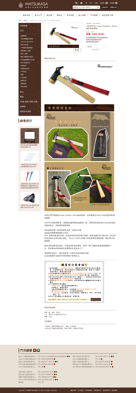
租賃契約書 (106, 390)
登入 (91, 3)
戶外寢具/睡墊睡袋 (27, 48)
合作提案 (80, 390)
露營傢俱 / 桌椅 (26, 51)
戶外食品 (23, 71)
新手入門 (38, 15)
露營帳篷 (23, 36)
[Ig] (76, 3)
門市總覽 (94, 15)
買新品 (59, 15)
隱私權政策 (97, 390)
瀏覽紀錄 (113, 7)
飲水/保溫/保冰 (25, 62)
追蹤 (77, 50)
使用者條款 (88, 390)
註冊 (96, 3)
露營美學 (23, 83)
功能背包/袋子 (25, 68)
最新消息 (26, 15)
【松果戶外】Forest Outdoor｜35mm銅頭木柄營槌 (44, 20)
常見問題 (70, 15)
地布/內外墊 (24, 45)
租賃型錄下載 (107, 15)
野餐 (22, 74)
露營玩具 (23, 80)
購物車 (113, 3)
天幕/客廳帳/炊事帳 (27, 39)
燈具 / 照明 (24, 54)
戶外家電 (23, 77)
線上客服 (82, 15)
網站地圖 (114, 390)
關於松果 (73, 390)
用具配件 (23, 65)
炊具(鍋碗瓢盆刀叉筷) (28, 59)
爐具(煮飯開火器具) (27, 56)
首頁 (20, 20)
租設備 (49, 15)
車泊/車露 (24, 86)
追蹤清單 (105, 7)
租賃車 (102, 3)
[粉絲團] (86, 3)
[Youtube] (81, 3)
